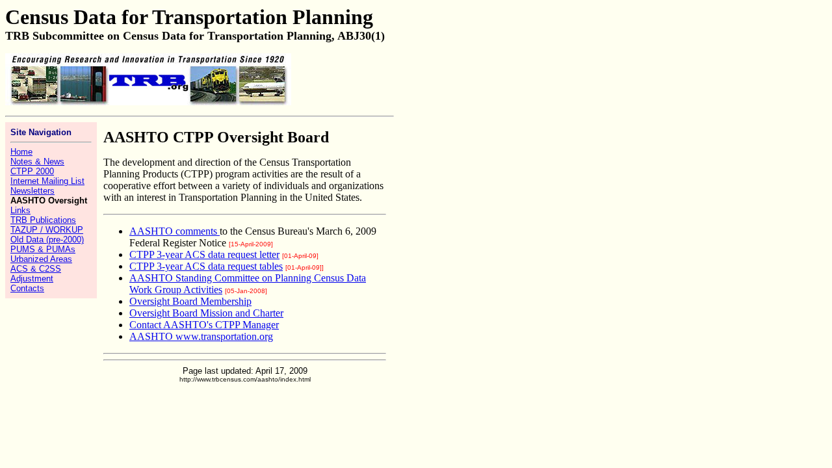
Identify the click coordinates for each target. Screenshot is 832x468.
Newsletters (32, 191)
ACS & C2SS (35, 269)
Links (20, 210)
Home (21, 152)
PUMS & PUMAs (42, 249)
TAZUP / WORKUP (46, 230)
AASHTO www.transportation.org (201, 336)
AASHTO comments (173, 231)
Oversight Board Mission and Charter (206, 312)
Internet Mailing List (47, 181)
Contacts (27, 288)
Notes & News (37, 161)
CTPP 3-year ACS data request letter (204, 254)
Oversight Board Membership (190, 301)
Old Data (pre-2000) (47, 239)
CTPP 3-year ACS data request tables (206, 266)
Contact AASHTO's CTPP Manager (204, 324)
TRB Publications (43, 220)
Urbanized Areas (41, 259)
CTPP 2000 (32, 171)
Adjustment (31, 278)
